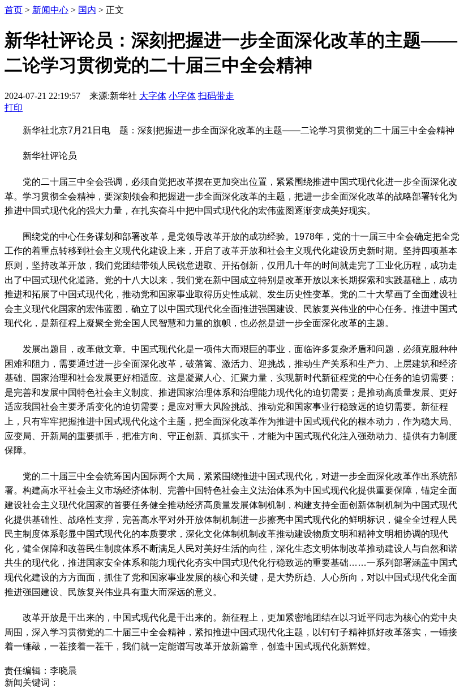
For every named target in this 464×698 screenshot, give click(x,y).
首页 (14, 10)
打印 (14, 107)
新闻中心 (50, 10)
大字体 (152, 96)
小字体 (182, 96)
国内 (87, 10)
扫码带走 (216, 96)
